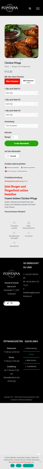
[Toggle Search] (30, 8)
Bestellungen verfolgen (14, 237)
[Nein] (40, 462)
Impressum (14, 400)
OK (12, 465)
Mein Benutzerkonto (29, 227)
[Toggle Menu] (38, 9)
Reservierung (31, 348)
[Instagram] (11, 303)
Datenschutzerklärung (25, 400)
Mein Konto (31, 360)
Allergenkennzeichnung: (14, 181)
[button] (12, 156)
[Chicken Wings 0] (21, 41)
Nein (18, 465)
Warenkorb (14, 246)
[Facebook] (4, 303)
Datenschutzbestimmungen (22, 462)
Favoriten (29, 236)
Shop (7, 66)
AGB (37, 397)
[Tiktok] (8, 303)
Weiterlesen (28, 465)
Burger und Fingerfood (21, 66)
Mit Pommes (28, 81)
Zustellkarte (31, 366)
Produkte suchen (14, 227)
